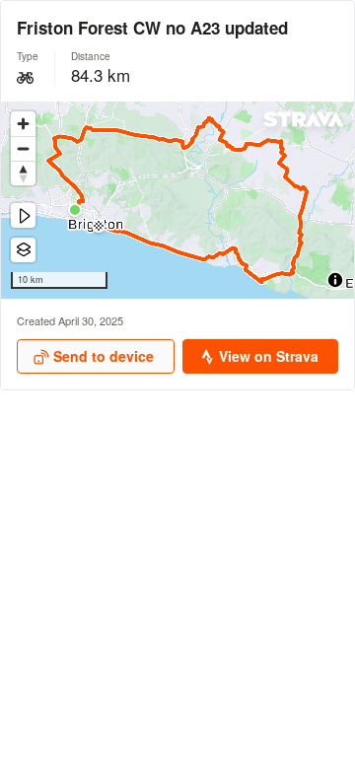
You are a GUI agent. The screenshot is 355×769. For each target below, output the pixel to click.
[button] (75, 210)
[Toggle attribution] (335, 280)
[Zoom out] (23, 148)
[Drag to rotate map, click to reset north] (23, 173)
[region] (177, 200)
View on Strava (269, 356)
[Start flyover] (23, 215)
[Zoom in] (23, 123)
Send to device (103, 356)
